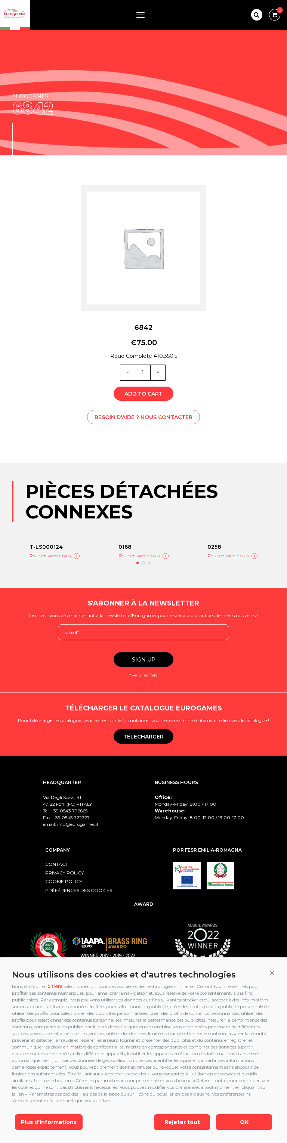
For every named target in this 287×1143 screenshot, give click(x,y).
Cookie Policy (63, 881)
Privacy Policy (64, 873)
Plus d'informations (49, 1122)
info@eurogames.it (78, 824)
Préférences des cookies (78, 890)
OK (244, 1122)
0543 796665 (73, 811)
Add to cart (143, 393)
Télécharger (143, 736)
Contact (56, 864)
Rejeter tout (182, 1122)
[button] (272, 973)
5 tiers (55, 986)
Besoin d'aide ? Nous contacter (143, 417)
